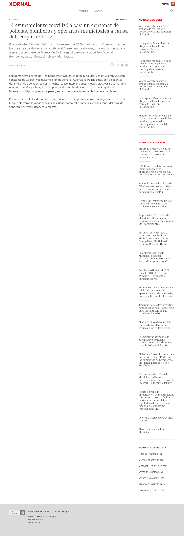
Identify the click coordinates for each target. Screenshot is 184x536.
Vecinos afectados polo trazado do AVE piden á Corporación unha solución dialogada (155, 30)
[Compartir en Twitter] (126, 65)
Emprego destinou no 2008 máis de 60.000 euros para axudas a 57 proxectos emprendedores (154, 153)
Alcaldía (14, 19)
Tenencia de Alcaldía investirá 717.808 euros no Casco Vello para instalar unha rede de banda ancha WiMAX (156, 187)
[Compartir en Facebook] (122, 65)
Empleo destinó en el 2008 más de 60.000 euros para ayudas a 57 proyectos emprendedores (154, 274)
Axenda (98, 10)
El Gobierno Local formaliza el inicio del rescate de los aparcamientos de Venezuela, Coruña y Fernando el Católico (156, 291)
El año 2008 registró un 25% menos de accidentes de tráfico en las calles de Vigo (155, 325)
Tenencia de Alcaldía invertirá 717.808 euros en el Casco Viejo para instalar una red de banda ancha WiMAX (156, 309)
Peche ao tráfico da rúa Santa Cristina (156, 419)
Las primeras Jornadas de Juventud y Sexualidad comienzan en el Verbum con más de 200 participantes (155, 341)
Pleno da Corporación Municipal (151, 431)
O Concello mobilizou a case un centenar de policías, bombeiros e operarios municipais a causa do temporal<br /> (155, 66)
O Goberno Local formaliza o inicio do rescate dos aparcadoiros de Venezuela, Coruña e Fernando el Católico (156, 170)
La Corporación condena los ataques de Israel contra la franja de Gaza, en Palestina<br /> (155, 102)
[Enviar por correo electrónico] (117, 65)
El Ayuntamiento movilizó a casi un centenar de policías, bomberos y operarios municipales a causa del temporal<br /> (155, 121)
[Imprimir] (112, 65)
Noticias (83, 10)
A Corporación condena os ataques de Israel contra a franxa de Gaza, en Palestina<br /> (154, 47)
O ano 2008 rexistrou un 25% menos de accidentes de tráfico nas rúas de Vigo (155, 203)
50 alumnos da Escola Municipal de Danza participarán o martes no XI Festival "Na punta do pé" (155, 257)
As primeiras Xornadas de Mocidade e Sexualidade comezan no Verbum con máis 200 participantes (156, 219)
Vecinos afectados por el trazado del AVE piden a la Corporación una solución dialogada (154, 85)
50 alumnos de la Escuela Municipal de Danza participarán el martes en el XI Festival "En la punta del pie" (156, 378)
